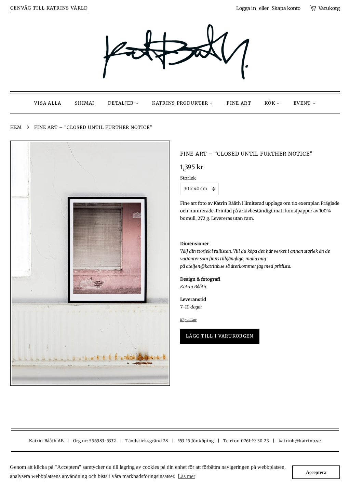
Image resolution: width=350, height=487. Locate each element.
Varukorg (329, 8)
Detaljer (121, 103)
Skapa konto (286, 8)
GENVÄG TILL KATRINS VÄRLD (49, 8)
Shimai (85, 103)
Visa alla (48, 103)
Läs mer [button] (186, 476)
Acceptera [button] (316, 472)
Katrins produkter (181, 103)
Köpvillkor (188, 320)
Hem (16, 127)
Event (303, 103)
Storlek (188, 178)
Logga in (246, 8)
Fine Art (239, 103)
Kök (271, 103)
